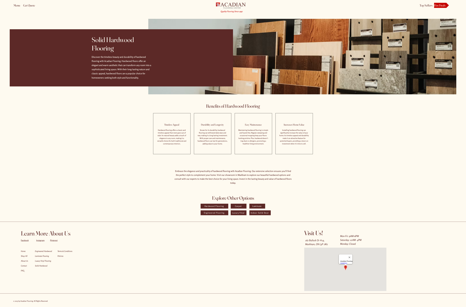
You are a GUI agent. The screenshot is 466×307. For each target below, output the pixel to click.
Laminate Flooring (42, 256)
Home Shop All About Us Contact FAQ (24, 261)
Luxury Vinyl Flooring (43, 261)
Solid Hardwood (41, 266)
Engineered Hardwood (43, 251)
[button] (18, 5)
